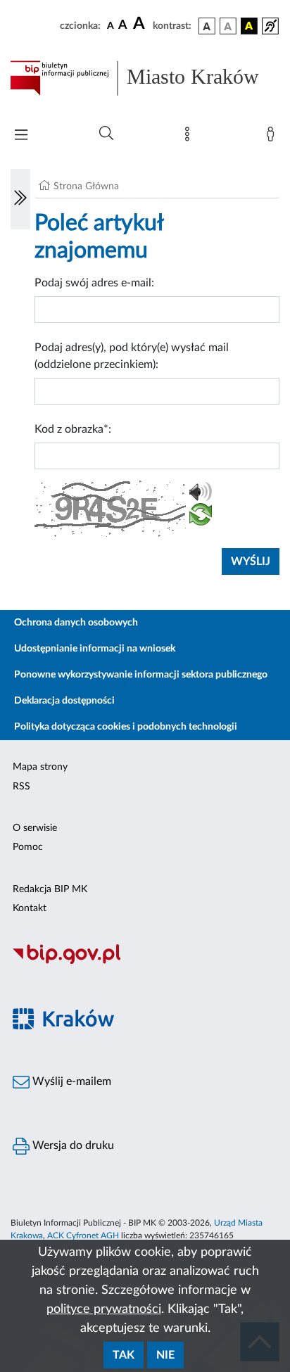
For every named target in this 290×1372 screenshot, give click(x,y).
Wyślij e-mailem (70, 1081)
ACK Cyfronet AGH (83, 1235)
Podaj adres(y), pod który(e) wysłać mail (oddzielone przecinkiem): (131, 356)
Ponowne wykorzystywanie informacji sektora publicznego (140, 675)
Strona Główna (86, 186)
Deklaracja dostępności (64, 701)
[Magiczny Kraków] (145, 1026)
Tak (123, 1355)
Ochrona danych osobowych (76, 623)
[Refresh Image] (200, 517)
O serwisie (35, 828)
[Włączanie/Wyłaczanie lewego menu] (20, 199)
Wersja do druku (72, 1145)
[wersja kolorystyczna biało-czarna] (228, 26)
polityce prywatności (103, 1309)
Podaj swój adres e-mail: (94, 282)
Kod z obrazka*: (72, 429)
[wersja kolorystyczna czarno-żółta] (249, 26)
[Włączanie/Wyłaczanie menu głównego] (21, 136)
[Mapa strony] (190, 137)
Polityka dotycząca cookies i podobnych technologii (125, 727)
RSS (21, 787)
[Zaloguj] (273, 137)
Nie (165, 1355)
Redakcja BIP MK (50, 889)
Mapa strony (40, 767)
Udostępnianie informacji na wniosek (94, 649)
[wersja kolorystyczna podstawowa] (207, 26)
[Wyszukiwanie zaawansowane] (106, 134)
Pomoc (28, 847)
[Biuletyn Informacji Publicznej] (145, 962)
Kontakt (29, 908)
